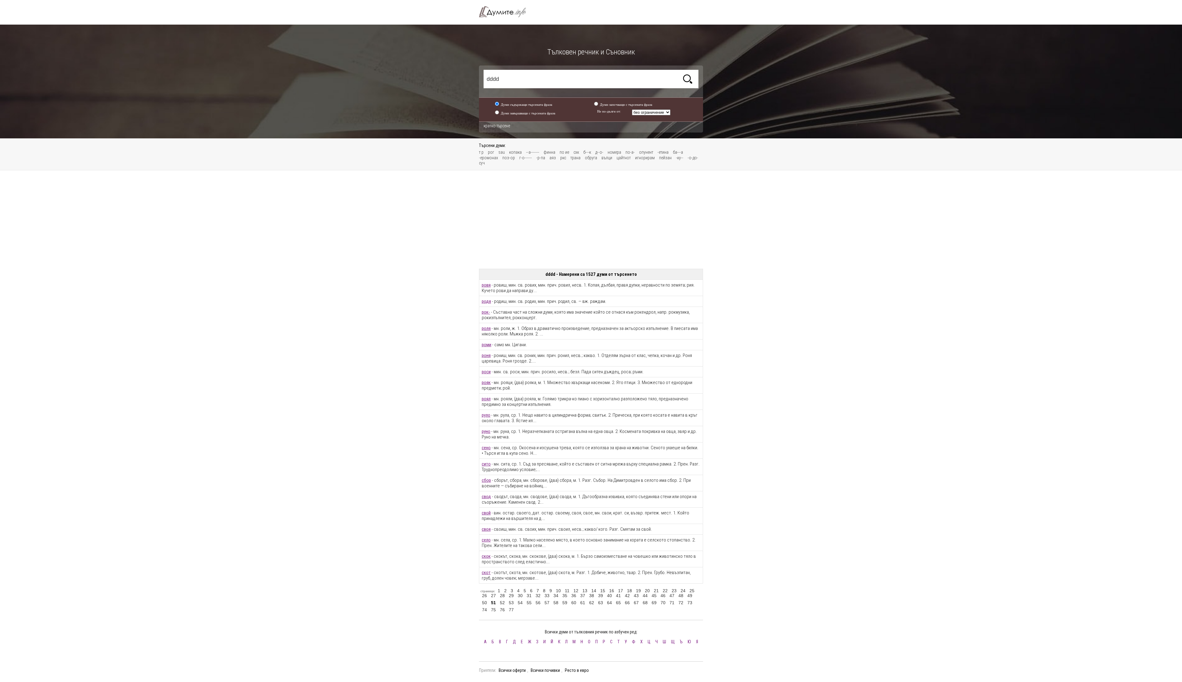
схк (576, 152)
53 (511, 602)
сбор (486, 480)
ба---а (678, 152)
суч (482, 163)
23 (674, 590)
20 (647, 590)
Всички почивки (545, 670)
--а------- (532, 152)
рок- (486, 312)
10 (558, 590)
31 (529, 595)
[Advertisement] (591, 219)
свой (486, 513)
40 (609, 595)
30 (520, 595)
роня (486, 355)
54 (520, 602)
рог (491, 152)
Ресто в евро (577, 670)
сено (486, 447)
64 (609, 602)
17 (620, 590)
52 (502, 602)
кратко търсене (497, 125)
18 (629, 590)
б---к (587, 152)
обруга (591, 157)
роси (486, 372)
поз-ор (508, 157)
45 (654, 595)
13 (584, 590)
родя (486, 301)
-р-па (540, 157)
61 (582, 602)
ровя (486, 285)
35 (564, 595)
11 (567, 590)
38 (591, 595)
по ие (564, 152)
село (486, 540)
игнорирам (645, 157)
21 (656, 590)
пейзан (665, 157)
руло (486, 415)
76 (502, 609)
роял (486, 399)
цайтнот (624, 157)
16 (611, 590)
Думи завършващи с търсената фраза (528, 113)
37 (582, 595)
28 (502, 595)
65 (618, 602)
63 (600, 602)
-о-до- (693, 157)
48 (680, 595)
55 (529, 602)
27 (493, 595)
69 (654, 602)
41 (618, 595)
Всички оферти (512, 670)
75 (493, 609)
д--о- (599, 152)
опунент (646, 152)
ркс (563, 157)
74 (484, 609)
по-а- (630, 152)
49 (689, 595)
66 (627, 602)
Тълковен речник (506, 11)
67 (636, 602)
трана (575, 157)
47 (671, 595)
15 (602, 590)
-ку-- (679, 157)
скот (486, 572)
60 (573, 602)
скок (486, 556)
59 (564, 602)
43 (636, 595)
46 (663, 595)
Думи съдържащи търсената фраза (526, 104)
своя (486, 529)
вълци (606, 157)
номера (614, 152)
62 (591, 602)
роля (486, 328)
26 (484, 595)
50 (484, 602)
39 (600, 595)
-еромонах (488, 157)
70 (663, 602)
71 (671, 602)
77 (511, 609)
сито (486, 464)
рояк (486, 382)
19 (638, 590)
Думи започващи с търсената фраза (626, 104)
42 (627, 595)
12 (575, 590)
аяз (552, 157)
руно (486, 431)
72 (680, 602)
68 (645, 602)
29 (511, 595)
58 (555, 602)
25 (692, 590)
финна (549, 152)
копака (515, 152)
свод (486, 496)
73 (689, 602)
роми (486, 344)
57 (547, 602)
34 (555, 595)
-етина (663, 152)
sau (501, 152)
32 (538, 595)
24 (683, 590)
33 (547, 595)
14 (593, 590)
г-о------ (525, 157)
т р (481, 152)
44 (645, 595)
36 (573, 595)
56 (538, 602)
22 (665, 590)
